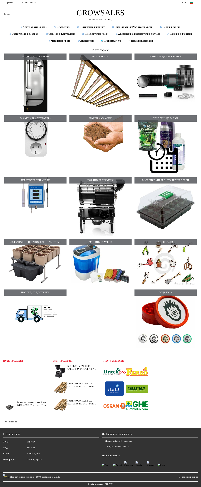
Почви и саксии (171, 27)
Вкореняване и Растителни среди (134, 27)
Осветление (63, 27)
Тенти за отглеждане (35, 27)
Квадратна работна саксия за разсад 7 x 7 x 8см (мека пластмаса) (81, 368)
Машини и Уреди (60, 41)
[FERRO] (137, 372)
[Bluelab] (114, 389)
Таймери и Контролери (61, 34)
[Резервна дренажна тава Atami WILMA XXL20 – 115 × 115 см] (9, 407)
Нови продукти (112, 41)
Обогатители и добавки (25, 34)
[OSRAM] (114, 406)
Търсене (31, 448)
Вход (5, 448)
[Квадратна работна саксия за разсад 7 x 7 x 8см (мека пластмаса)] (60, 371)
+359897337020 (29, 2)
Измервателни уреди (96, 34)
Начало (6, 442)
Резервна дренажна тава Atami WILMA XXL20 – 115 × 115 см (31, 403)
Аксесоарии (87, 41)
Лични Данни (33, 454)
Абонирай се (11, 422)
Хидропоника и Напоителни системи (139, 34)
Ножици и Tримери (181, 34)
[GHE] (137, 406)
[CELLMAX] (137, 389)
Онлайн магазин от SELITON (100, 484)
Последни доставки (142, 41)
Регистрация (9, 459)
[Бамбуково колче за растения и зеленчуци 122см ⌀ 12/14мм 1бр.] (60, 406)
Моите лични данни (188, 477)
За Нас (6, 454)
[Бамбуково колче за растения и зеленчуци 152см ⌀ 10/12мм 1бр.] (60, 388)
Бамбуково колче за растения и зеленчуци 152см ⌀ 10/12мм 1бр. (80, 385)
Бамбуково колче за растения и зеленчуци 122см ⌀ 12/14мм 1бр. (80, 402)
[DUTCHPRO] (114, 372)
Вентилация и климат (92, 27)
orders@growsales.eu (122, 441)
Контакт (31, 442)
